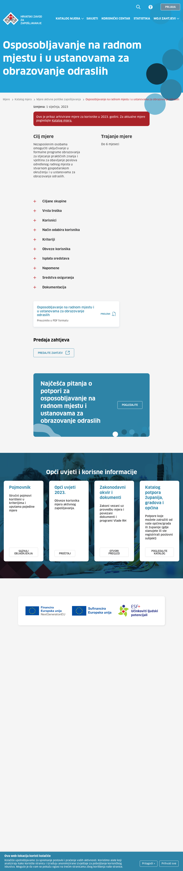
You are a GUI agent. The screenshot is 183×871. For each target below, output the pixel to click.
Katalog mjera (68, 18)
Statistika (142, 18)
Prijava (170, 7)
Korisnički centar (116, 18)
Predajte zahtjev (50, 353)
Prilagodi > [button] (148, 863)
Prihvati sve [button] (169, 863)
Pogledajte (130, 405)
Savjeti (92, 18)
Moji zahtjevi (165, 18)
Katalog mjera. (62, 120)
